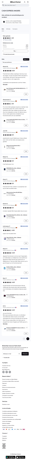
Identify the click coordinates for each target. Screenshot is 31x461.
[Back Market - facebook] (6, 372)
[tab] (3, 29)
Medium (4, 440)
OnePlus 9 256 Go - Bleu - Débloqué (13, 266)
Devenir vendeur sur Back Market (9, 379)
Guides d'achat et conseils (8, 393)
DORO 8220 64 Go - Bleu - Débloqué (13, 168)
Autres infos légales (6, 421)
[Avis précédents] (24, 338)
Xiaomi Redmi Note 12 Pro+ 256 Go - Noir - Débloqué (16, 214)
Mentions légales (6, 423)
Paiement (4, 383)
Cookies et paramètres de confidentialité (11, 419)
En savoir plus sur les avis (9, 54)
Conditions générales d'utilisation (9, 411)
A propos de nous (6, 365)
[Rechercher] (3, 5)
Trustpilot (4, 436)
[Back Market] (15, 2)
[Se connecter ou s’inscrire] (24, 2)
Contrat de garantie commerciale (9, 415)
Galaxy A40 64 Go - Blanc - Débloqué (13, 237)
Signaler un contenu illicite (8, 425)
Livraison (4, 385)
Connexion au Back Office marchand (10, 381)
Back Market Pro (6, 369)
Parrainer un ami (6, 404)
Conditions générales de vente (9, 413)
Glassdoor (4, 438)
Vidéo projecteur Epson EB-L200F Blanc (14, 192)
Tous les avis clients (6, 397)
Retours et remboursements (8, 387)
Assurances (5, 389)
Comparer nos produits (7, 395)
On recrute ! (5, 367)
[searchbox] (17, 5)
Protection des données (7, 417)
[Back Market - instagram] (3, 372)
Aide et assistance (6, 391)
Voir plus (5, 84)
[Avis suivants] (27, 338)
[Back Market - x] (10, 372)
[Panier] (27, 2)
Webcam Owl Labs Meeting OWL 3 (13, 145)
